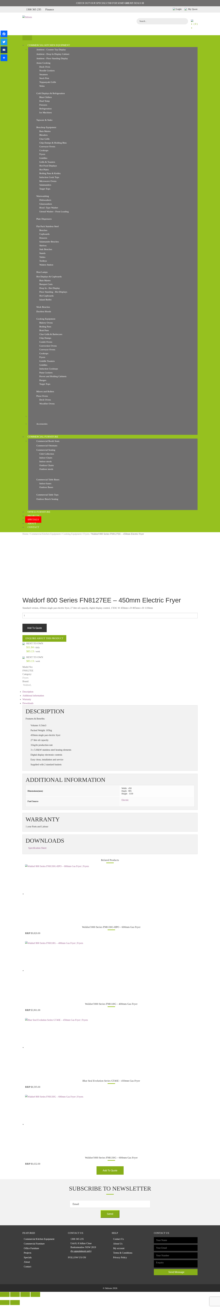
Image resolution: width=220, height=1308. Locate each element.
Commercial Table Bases (47, 479)
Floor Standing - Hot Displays (53, 292)
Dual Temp (44, 101)
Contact (33, 527)
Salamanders (45, 185)
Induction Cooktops (48, 369)
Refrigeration (45, 108)
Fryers (42, 154)
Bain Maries (45, 131)
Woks (42, 86)
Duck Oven (44, 67)
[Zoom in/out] (35, 1294)
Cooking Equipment (45, 319)
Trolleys (43, 261)
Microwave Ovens (47, 181)
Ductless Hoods (43, 311)
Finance (49, 9)
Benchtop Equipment (46, 127)
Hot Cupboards (46, 296)
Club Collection (46, 454)
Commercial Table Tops (47, 495)
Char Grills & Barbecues (50, 334)
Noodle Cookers (47, 70)
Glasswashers (45, 204)
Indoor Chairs (45, 458)
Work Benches (43, 307)
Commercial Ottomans (46, 445)
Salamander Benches (49, 241)
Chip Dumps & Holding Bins (53, 143)
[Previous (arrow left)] (5, 1302)
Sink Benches (45, 249)
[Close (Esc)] (5, 1294)
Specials (33, 519)
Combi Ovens (45, 342)
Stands (42, 253)
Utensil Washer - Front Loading (54, 211)
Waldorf (27, 685)
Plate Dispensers (44, 219)
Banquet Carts (46, 284)
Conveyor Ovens (47, 146)
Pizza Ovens (42, 396)
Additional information (33, 695)
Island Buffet (45, 299)
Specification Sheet (37, 848)
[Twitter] (4, 42)
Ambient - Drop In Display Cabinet (52, 54)
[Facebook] (4, 34)
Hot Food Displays (48, 166)
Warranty (26, 699)
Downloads (27, 703)
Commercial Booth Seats (47, 441)
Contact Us (118, 1239)
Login (179, 9)
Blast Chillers (45, 97)
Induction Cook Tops (49, 177)
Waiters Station (46, 265)
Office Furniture (39, 512)
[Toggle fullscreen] (25, 1294)
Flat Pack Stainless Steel (47, 226)
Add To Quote (34, 628)
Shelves (43, 245)
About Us (117, 1243)
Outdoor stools (46, 469)
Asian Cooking (43, 63)
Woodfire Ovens (47, 403)
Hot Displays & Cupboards (49, 276)
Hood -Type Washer (48, 207)
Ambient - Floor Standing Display (52, 58)
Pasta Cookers (46, 372)
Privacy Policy (120, 1257)
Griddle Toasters (47, 361)
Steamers (43, 74)
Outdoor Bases (46, 487)
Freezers (43, 105)
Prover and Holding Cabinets (52, 376)
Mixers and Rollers (45, 391)
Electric (125, 800)
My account (118, 1248)
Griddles (43, 158)
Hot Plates (44, 169)
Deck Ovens (45, 400)
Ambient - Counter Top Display (51, 49)
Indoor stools (45, 461)
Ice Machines (45, 112)
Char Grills (44, 139)
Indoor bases (45, 483)
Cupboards (44, 234)
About (32, 523)
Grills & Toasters (47, 162)
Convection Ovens (48, 346)
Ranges (42, 380)
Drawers (43, 238)
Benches (43, 230)
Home (25, 534)
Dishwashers (45, 200)
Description (27, 691)
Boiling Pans (45, 326)
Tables (42, 257)
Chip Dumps (45, 338)
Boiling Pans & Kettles (50, 173)
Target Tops (44, 189)
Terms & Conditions (122, 1253)
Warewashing (42, 196)
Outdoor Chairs (46, 465)
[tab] (110, 692)
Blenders (43, 135)
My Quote (193, 9)
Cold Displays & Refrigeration (50, 93)
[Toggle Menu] (27, 37)
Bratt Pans (44, 330)
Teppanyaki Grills (47, 82)
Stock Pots (44, 78)
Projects (33, 516)
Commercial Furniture (43, 436)
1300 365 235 (33, 9)
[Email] (4, 50)
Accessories (41, 424)
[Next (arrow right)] (15, 1302)
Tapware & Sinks (44, 120)
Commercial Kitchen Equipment (49, 45)
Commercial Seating (45, 450)
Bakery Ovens (46, 323)
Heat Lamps (42, 272)
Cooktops (43, 150)
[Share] (4, 58)
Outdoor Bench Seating (47, 499)
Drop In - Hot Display (49, 288)
